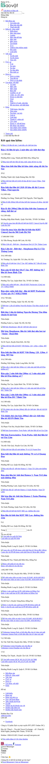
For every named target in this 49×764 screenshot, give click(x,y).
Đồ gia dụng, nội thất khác (19, 105)
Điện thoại (14, 31)
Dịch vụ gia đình (16, 80)
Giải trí (12, 115)
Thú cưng (13, 111)
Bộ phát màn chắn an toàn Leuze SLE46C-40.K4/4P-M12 (22, 579)
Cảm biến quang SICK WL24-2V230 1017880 (18, 662)
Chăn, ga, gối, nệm (17, 95)
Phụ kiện (13, 50)
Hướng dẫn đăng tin (12, 708)
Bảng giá (8, 695)
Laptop (12, 35)
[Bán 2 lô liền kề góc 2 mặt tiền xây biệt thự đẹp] (19, 145)
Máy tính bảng (15, 33)
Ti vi (11, 46)
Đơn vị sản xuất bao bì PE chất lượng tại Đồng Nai (19, 593)
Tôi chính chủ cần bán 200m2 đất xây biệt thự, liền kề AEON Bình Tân (23, 417)
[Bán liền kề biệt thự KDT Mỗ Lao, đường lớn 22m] (20, 511)
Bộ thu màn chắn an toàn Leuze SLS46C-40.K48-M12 (21, 621)
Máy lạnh (13, 89)
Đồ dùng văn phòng (17, 126)
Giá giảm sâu (14, 23)
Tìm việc (13, 60)
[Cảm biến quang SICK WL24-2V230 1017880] (19, 660)
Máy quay (13, 41)
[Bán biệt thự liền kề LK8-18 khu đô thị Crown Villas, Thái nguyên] (24, 183)
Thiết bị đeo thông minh (18, 48)
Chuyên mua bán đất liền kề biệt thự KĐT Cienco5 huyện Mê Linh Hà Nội (21, 230)
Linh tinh (13, 117)
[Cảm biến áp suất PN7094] (11, 536)
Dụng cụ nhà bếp (16, 97)
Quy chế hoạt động (12, 699)
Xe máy (13, 66)
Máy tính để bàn (16, 37)
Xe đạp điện (14, 70)
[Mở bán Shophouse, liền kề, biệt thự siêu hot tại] (19, 327)
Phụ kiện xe (14, 72)
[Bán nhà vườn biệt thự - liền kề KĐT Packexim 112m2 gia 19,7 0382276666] (24, 287)
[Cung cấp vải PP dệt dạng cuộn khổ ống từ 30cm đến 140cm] (23, 550)
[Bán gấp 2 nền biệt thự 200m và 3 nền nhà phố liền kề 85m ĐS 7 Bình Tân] (24, 390)
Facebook (9, 722)
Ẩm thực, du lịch (16, 113)
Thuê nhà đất (14, 27)
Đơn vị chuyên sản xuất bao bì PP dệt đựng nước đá (19, 607)
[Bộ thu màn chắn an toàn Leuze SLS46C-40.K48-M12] (21, 618)
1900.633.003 (6, 716)
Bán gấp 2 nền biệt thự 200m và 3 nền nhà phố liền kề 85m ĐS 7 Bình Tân (23, 395)
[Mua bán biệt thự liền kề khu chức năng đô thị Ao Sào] (21, 162)
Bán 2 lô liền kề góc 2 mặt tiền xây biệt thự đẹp (23, 150)
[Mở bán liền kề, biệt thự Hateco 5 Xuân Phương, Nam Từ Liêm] (24, 492)
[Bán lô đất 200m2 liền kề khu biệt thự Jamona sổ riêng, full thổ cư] (24, 204)
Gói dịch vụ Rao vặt (11, 11)
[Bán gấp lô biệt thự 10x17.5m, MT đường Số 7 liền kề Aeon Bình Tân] (24, 265)
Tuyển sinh (14, 56)
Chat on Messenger (21, 762)
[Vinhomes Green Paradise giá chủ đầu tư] (16, 646)
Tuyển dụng (14, 58)
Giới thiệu (9, 693)
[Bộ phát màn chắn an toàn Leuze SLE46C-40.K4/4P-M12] (23, 577)
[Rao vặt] (9, 7)
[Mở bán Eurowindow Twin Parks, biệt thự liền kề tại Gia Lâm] (24, 430)
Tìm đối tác (14, 78)
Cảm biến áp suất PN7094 (10, 538)
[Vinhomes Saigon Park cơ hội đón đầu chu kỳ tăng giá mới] (23, 632)
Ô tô (11, 64)
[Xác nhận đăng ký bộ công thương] (14, 739)
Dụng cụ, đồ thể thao (17, 123)
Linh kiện (13, 52)
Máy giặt (13, 87)
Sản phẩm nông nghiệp (18, 130)
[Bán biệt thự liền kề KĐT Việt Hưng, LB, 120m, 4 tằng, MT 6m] (24, 348)
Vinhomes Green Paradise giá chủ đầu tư (15, 648)
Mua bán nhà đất (16, 25)
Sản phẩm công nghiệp (18, 128)
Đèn (11, 101)
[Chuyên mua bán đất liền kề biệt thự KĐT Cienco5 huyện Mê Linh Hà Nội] (24, 225)
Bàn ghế (13, 91)
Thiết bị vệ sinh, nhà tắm (19, 103)
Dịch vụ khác (15, 76)
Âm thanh (13, 43)
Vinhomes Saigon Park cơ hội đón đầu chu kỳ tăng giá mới (22, 634)
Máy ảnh (13, 39)
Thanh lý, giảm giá (17, 119)
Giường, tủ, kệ (15, 93)
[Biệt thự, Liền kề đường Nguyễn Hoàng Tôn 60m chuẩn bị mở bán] (24, 308)
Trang (3, 530)
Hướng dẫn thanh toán (13, 710)
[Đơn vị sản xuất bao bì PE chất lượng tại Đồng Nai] (20, 591)
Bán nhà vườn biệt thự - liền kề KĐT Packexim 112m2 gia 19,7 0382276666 (23, 292)
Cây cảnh (13, 121)
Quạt (12, 99)
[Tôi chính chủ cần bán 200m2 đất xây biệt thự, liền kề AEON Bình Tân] (24, 411)
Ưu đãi (7, 704)
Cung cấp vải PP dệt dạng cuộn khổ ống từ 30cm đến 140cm (23, 552)
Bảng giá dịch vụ (11, 697)
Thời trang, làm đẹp (17, 109)
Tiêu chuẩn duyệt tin (12, 701)
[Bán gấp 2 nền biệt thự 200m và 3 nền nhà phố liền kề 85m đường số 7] (24, 369)
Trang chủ (9, 133)
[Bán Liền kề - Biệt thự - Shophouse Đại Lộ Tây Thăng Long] (24, 244)
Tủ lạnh (13, 84)
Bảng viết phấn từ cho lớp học (12, 566)
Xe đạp (12, 68)
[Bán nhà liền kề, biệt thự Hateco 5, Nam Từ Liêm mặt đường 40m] (24, 471)
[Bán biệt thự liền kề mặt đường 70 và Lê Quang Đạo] (21, 449)
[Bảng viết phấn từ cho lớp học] (12, 564)
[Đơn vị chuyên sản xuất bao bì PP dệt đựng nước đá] (20, 605)
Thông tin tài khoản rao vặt (15, 706)
